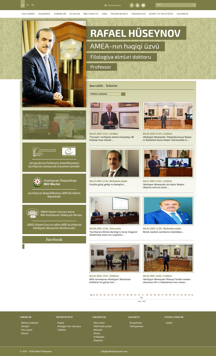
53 (185, 295)
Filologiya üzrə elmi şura (69, 326)
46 (159, 295)
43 (147, 295)
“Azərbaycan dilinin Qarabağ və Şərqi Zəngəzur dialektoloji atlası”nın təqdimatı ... (113, 233)
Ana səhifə (96, 86)
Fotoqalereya (136, 323)
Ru (33, 5)
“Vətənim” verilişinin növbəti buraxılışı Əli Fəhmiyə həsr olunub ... (111, 138)
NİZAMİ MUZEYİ (119, 14)
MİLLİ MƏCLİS (90, 14)
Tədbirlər (61, 330)
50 (174, 295)
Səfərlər (24, 333)
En (27, 5)
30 (97, 295)
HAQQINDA (44, 14)
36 (120, 295)
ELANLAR (75, 14)
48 (166, 295)
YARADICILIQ (138, 14)
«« (91, 295)
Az (22, 5)
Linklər (169, 323)
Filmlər (96, 333)
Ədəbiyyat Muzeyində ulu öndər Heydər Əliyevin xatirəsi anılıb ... (163, 186)
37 (124, 295)
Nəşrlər (60, 323)
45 (155, 295)
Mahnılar (98, 330)
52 (182, 295)
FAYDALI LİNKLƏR (173, 317)
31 (101, 295)
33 (108, 295)
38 (128, 295)
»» (141, 298)
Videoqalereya (136, 326)
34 (112, 295)
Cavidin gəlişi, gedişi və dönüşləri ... (107, 184)
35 (116, 295)
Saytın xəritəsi (114, 5)
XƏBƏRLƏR (60, 14)
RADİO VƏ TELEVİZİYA (161, 14)
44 (151, 295)
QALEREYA (182, 14)
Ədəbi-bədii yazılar (102, 326)
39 (131, 295)
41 (139, 295)
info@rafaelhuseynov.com (114, 351)
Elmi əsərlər (99, 323)
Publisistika (98, 337)
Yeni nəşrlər (26, 330)
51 (178, 295)
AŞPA (104, 14)
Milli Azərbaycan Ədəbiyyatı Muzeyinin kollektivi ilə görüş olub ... (110, 281)
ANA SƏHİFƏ (28, 14)
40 (135, 295)
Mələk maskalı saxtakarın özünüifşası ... (163, 231)
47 (162, 295)
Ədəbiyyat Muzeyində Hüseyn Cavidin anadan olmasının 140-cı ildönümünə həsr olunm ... (166, 281)
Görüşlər (25, 326)
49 (170, 295)
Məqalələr (98, 340)
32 (105, 295)
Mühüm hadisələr (29, 323)
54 (189, 295)
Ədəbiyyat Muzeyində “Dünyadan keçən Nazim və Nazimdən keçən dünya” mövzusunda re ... (167, 138)
